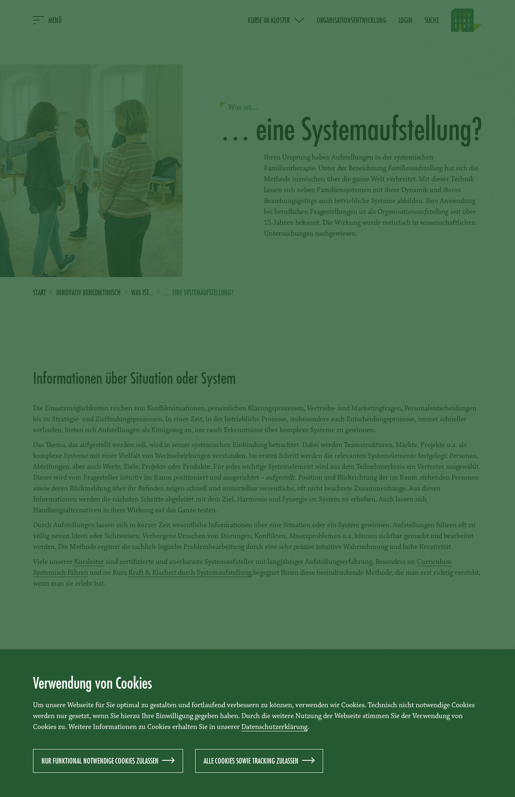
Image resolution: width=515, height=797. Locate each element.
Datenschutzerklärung (274, 727)
